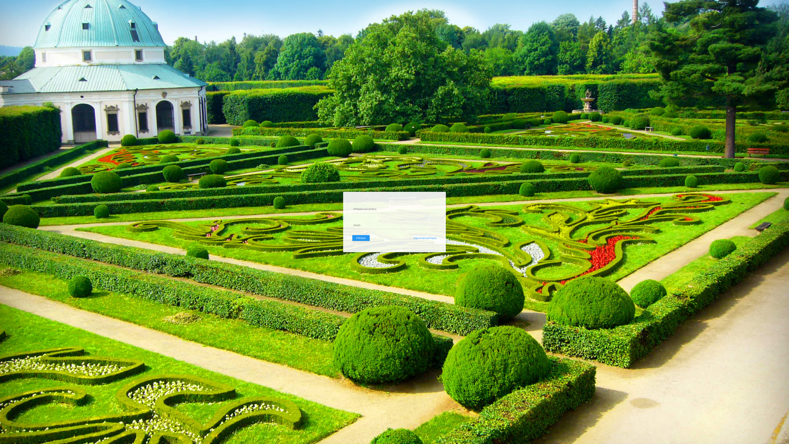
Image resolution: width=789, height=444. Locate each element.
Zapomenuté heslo (425, 238)
